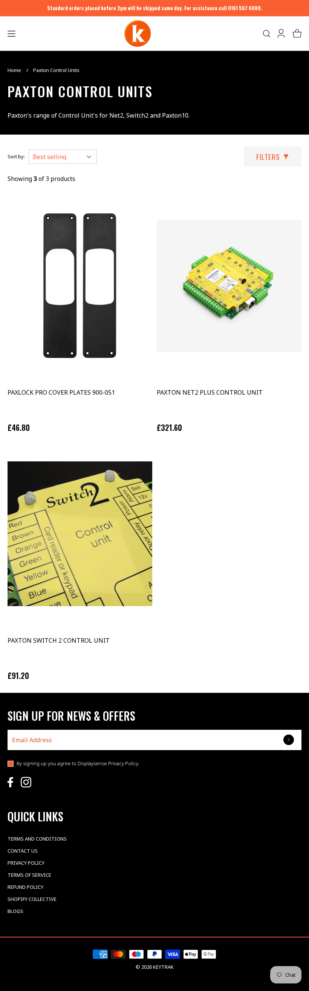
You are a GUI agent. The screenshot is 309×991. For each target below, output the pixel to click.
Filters (268, 156)
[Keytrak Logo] (137, 33)
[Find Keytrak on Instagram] (26, 782)
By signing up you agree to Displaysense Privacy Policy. (78, 763)
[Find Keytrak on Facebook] (10, 782)
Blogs (15, 911)
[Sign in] (281, 33)
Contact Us (23, 850)
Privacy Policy (26, 862)
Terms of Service (29, 875)
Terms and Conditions (37, 838)
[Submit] (289, 739)
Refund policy (25, 887)
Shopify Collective (32, 899)
